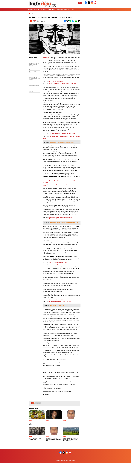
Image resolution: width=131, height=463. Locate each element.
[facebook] (86, 3)
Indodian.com (46, 57)
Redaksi (51, 457)
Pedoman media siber (61, 457)
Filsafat (54, 9)
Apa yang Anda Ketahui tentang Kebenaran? (60, 301)
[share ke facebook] (65, 21)
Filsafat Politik (38, 403)
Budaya (49, 9)
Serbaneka (60, 9)
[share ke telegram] (73, 21)
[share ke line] (76, 21)
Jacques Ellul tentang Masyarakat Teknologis (60, 218)
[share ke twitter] (67, 21)
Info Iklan (70, 457)
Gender (65, 9)
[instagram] (92, 3)
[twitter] (89, 3)
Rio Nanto (34, 20)
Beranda (30, 9)
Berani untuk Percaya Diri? (56, 300)
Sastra (45, 9)
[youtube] (95, 3)
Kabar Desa (71, 9)
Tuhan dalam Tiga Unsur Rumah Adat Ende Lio (61, 264)
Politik (35, 9)
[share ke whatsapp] (70, 21)
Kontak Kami (77, 457)
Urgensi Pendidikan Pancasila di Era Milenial (60, 217)
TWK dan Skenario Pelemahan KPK (58, 262)
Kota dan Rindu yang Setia (56, 81)
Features (40, 9)
